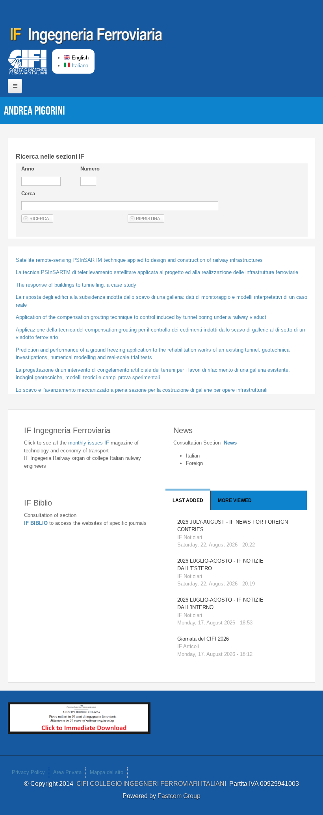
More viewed (235, 500)
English (79, 58)
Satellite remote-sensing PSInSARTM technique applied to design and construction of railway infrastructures (139, 260)
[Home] (86, 37)
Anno (27, 169)
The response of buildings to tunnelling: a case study (76, 285)
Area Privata (67, 772)
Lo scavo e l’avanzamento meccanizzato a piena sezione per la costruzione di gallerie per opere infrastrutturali (141, 390)
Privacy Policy (28, 772)
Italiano (79, 66)
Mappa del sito (106, 772)
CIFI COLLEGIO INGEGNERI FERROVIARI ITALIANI (152, 783)
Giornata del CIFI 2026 (203, 639)
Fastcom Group (179, 796)
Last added (188, 500)
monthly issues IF (89, 443)
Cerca (28, 193)
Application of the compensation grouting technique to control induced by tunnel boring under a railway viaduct (141, 317)
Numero (90, 169)
